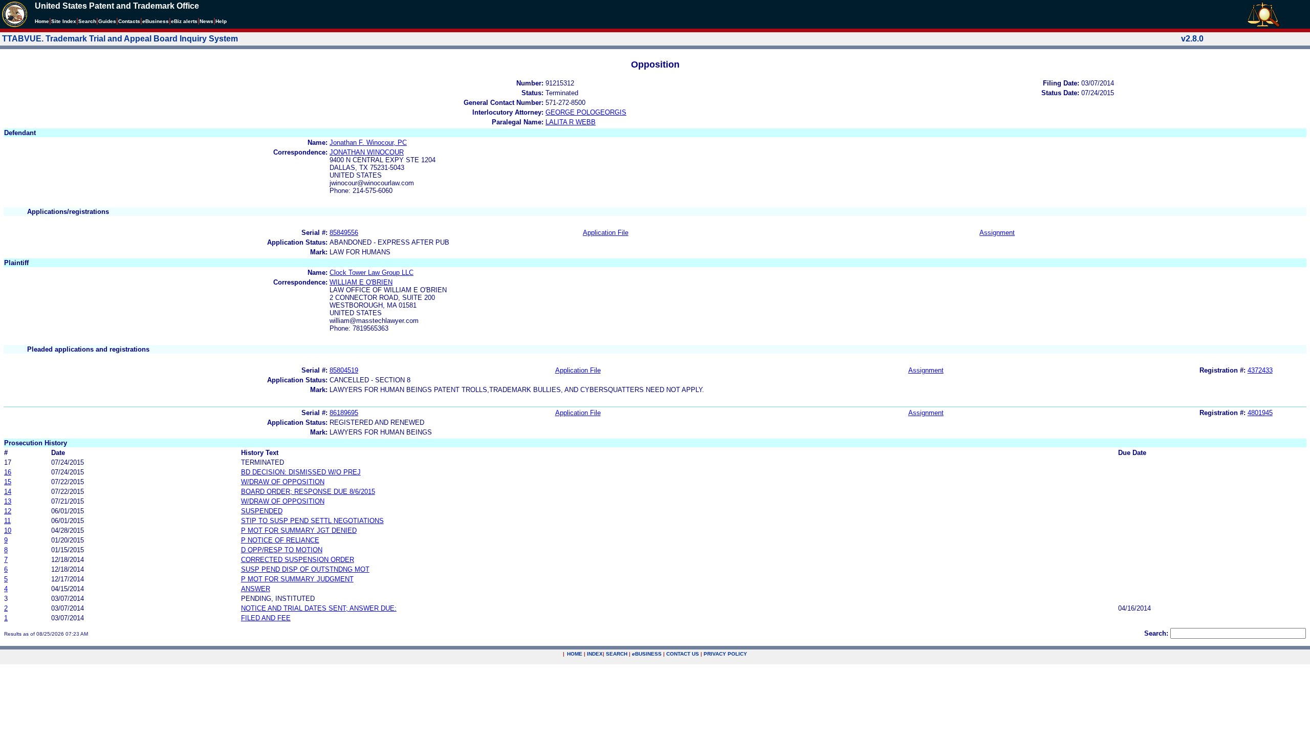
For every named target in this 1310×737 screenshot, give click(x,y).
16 (7, 472)
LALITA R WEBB (570, 122)
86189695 (344, 413)
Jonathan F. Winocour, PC (368, 142)
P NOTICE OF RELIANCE (280, 540)
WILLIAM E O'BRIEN (361, 282)
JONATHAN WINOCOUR (367, 152)
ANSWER (255, 589)
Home (42, 21)
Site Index (63, 21)
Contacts (129, 21)
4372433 (1260, 370)
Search (87, 21)
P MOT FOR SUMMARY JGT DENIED (299, 530)
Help (221, 21)
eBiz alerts (184, 21)
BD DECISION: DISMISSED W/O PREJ (301, 472)
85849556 (344, 232)
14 (7, 491)
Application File (605, 232)
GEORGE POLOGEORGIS (585, 112)
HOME (574, 654)
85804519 (344, 370)
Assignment (997, 232)
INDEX (595, 654)
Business (155, 21)
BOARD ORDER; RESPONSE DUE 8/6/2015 (308, 491)
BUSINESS (647, 654)
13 (7, 501)
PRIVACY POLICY (725, 654)
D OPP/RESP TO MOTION (281, 550)
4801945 (1260, 413)
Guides (107, 21)
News (206, 21)
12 (7, 511)
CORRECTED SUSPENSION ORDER (297, 559)
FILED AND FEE (266, 618)
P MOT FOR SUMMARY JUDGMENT (297, 579)
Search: (1156, 633)
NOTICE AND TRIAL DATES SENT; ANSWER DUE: (319, 608)
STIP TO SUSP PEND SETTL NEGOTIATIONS (312, 521)
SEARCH (616, 654)
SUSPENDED (261, 511)
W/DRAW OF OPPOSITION (282, 482)
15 (7, 482)
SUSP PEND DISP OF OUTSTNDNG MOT (305, 569)
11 (7, 521)
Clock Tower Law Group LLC (371, 272)
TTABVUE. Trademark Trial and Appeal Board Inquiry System (120, 38)
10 (7, 530)
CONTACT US (682, 654)
